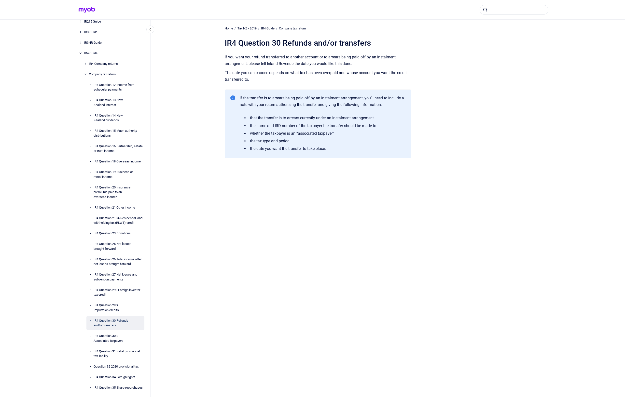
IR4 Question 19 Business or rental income (113, 174)
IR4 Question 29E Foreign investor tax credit (117, 292)
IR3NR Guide (93, 42)
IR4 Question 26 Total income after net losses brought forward (118, 261)
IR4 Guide (90, 53)
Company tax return (102, 74)
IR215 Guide (92, 21)
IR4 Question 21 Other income (114, 207)
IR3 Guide (90, 32)
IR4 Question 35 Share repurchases (118, 387)
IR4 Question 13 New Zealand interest (108, 102)
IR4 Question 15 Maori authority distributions (115, 133)
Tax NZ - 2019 (247, 28)
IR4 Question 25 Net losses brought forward (112, 246)
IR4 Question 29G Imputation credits (106, 307)
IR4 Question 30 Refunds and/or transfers (111, 323)
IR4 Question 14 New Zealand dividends (108, 118)
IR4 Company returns (103, 64)
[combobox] (514, 9)
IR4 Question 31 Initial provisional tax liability (117, 353)
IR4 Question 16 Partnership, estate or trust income (118, 148)
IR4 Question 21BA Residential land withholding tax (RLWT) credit (118, 220)
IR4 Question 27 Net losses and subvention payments (115, 277)
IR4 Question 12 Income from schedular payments (114, 87)
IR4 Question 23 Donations (112, 233)
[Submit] (485, 10)
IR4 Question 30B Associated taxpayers (109, 338)
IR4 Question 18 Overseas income (117, 161)
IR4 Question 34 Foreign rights (114, 377)
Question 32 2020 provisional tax (116, 366)
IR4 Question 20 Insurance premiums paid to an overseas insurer (112, 192)
